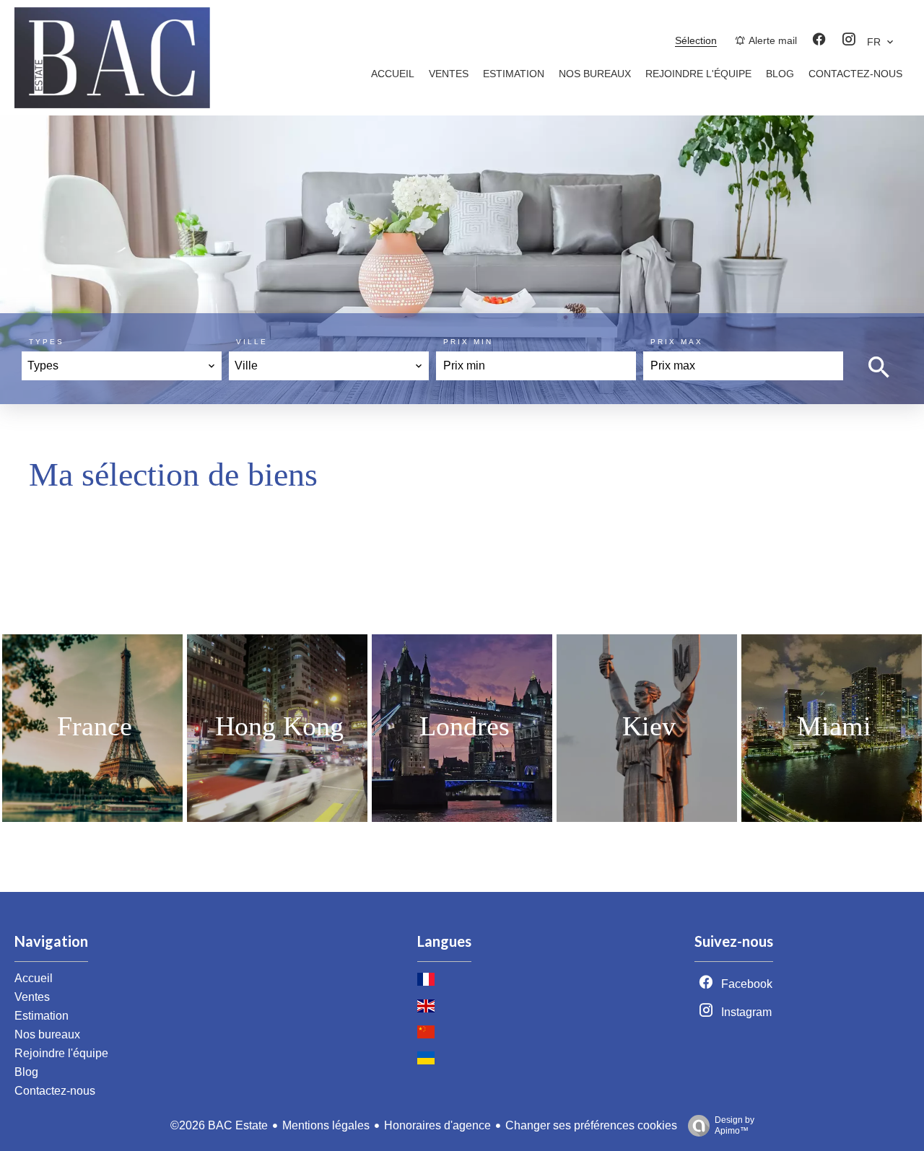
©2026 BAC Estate (219, 1125)
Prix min (468, 342)
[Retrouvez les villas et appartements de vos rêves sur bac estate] (112, 104)
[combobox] (122, 365)
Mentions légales (326, 1125)
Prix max (676, 342)
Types (46, 342)
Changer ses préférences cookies (591, 1125)
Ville (252, 342)
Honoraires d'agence (437, 1125)
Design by (734, 1125)
